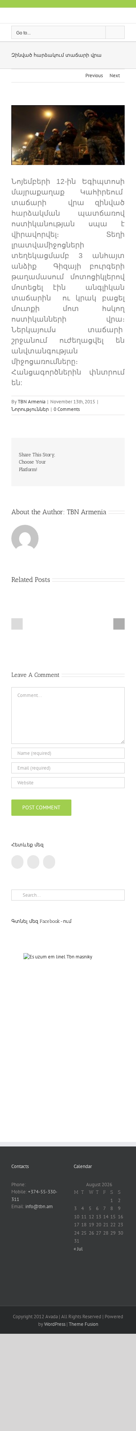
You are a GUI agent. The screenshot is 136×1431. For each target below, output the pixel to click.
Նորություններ (30, 409)
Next (115, 75)
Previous (94, 75)
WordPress (54, 1324)
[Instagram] (49, 862)
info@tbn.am (39, 1206)
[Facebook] (17, 862)
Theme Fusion (83, 1324)
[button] (17, 624)
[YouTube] (33, 862)
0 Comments (67, 409)
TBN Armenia (31, 401)
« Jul (78, 1249)
